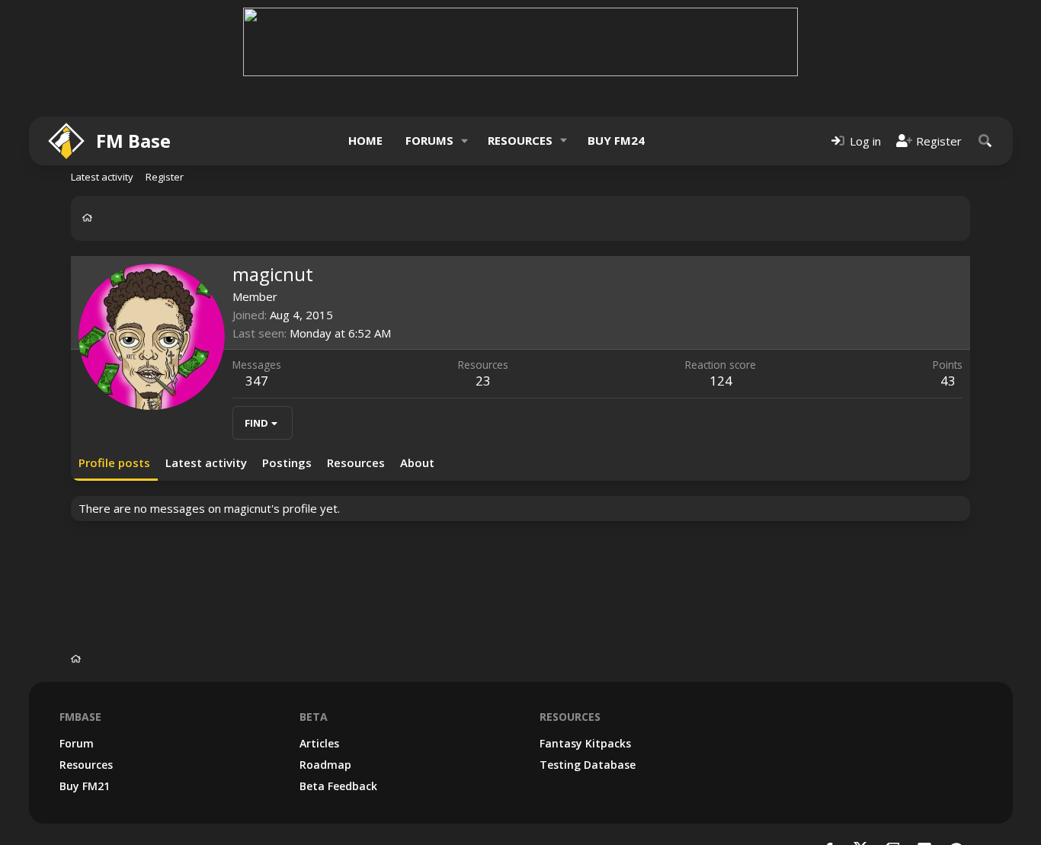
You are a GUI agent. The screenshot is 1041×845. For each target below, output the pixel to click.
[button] (464, 140)
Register (165, 177)
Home (365, 140)
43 (948, 380)
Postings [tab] (287, 462)
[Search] (985, 140)
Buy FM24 (616, 140)
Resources (520, 140)
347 (256, 380)
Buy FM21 (84, 786)
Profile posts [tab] (114, 462)
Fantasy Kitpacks (585, 743)
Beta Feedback (338, 786)
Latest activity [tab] (206, 462)
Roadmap (325, 764)
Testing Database (588, 764)
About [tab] (417, 462)
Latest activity (102, 177)
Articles (319, 743)
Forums (429, 140)
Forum (76, 743)
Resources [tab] (356, 462)
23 (483, 380)
